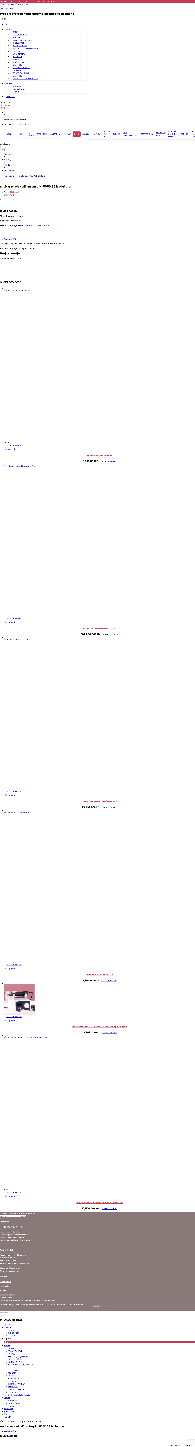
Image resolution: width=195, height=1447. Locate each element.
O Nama (7, 1327)
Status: (3, 216)
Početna (9, 134)
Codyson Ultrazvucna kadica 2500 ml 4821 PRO (99, 1203)
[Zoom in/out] (7, 1312)
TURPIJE (16, 37)
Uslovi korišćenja (6, 1297)
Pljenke (16, 92)
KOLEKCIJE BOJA (20, 45)
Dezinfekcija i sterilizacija (19, 1395)
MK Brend (14, 192)
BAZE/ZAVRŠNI (19, 43)
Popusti (67, 134)
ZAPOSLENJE (42, 134)
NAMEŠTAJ (10, 96)
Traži (2, 108)
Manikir (7, 1345)
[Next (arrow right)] (3, 1315)
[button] (13, 445)
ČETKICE (16, 51)
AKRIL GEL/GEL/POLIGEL (23, 40)
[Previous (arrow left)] (1, 1315)
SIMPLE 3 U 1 (18, 59)
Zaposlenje (4, 1286)
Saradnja (3, 1290)
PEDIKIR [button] (9, 83)
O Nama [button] (19, 134)
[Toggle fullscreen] (5, 1312)
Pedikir (7, 1397)
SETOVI (16, 32)
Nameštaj (8, 1408)
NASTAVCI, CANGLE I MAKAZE (25, 48)
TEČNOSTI (17, 56)
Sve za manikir (5, 1282)
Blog (6, 1414)
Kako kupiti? (9, 1411)
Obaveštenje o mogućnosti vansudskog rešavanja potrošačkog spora (27, 1300)
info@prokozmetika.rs (18, 1232)
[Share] (3, 1312)
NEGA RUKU (18, 70)
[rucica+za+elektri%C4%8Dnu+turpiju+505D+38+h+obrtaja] (1, 199)
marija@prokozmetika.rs (20, 1240)
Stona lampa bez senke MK (99, 455)
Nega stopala (19, 89)
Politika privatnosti (7, 1295)
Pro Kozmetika (6, 9)
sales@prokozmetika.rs (16, 1237)
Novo (76, 134)
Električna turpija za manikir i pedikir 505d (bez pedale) (99, 1027)
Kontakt (7, 1417)
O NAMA (31, 134)
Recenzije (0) (10, 1431)
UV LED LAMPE (19, 54)
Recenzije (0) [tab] (10, 239)
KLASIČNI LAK (18, 62)
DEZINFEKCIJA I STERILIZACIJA (25, 78)
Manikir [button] (85, 134)
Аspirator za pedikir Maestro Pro (99, 628)
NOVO (8, 24)
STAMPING (17, 65)
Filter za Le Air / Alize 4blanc (99, 975)
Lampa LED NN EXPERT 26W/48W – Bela (99, 801)
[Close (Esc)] (1, 1312)
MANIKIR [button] (9, 29)
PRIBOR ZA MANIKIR (21, 73)
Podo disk (17, 86)
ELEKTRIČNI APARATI (21, 67)
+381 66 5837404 (11, 1227)
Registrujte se (21, 124)
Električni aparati (28, 225)
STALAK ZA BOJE (20, 35)
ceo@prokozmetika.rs (19, 1234)
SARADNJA (55, 134)
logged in (16, 248)
